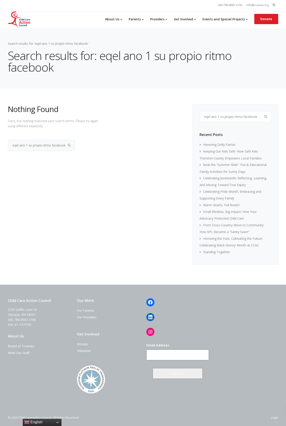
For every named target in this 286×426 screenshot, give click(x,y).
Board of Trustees (21, 346)
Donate (266, 19)
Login (274, 417)
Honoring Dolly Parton (219, 144)
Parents (135, 19)
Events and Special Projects (223, 19)
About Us (112, 19)
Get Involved (183, 19)
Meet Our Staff (18, 353)
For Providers (87, 317)
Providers (157, 19)
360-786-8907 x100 (230, 5)
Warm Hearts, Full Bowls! (221, 205)
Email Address (157, 345)
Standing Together (216, 252)
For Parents (85, 310)
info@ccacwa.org (257, 5)
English (35, 422)
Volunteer (84, 351)
